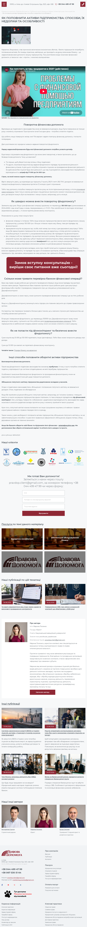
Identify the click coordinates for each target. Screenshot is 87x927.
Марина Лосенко (36, 829)
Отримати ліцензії (51, 871)
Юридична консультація (53, 868)
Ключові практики (8, 907)
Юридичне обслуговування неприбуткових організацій (63, 917)
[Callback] (82, 4)
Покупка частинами (51, 890)
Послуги (7, 524)
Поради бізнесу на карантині (25, 350)
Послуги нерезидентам (9, 917)
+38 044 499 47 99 (66, 4)
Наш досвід (5, 920)
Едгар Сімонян (64, 829)
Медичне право (50, 907)
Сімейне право (50, 909)
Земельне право (50, 922)
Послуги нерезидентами (53, 878)
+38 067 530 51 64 (11, 872)
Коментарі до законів (9, 922)
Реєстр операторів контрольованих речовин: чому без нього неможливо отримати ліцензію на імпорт (64, 733)
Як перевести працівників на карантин (23, 118)
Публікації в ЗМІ (7, 925)
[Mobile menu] (4, 4)
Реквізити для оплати (52, 888)
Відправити (43, 513)
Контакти (48, 859)
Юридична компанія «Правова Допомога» (15, 11)
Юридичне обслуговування (54, 925)
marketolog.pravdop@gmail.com (23, 880)
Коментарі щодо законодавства (64, 11)
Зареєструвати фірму (52, 873)
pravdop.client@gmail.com (55, 640)
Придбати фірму (50, 876)
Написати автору (42, 692)
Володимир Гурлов (8, 829)
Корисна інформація (8, 909)
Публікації (48, 857)
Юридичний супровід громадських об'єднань (60, 915)
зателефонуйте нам (66, 425)
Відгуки (47, 854)
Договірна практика (51, 920)
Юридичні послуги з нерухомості (56, 912)
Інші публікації (11, 703)
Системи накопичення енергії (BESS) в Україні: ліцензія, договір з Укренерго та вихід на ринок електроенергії (21, 733)
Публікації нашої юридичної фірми (41, 11)
